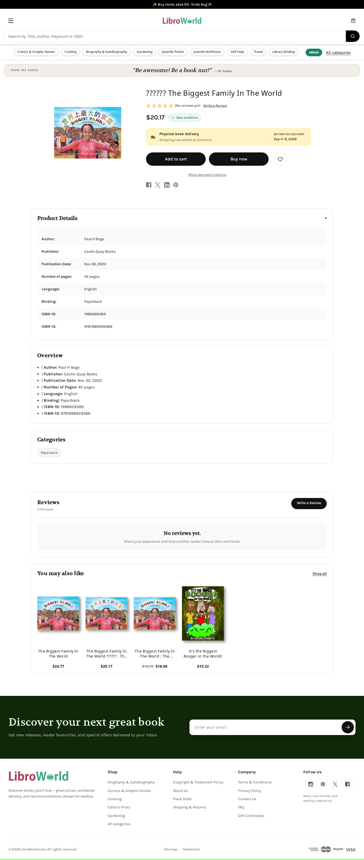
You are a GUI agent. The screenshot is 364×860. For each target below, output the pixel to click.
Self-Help (237, 51)
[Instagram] (311, 784)
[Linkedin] (166, 185)
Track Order (182, 799)
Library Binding (283, 51)
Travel (258, 51)
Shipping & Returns (189, 807)
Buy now (238, 158)
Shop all (320, 573)
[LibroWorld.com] (38, 776)
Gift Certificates (251, 815)
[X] (157, 185)
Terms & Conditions (255, 782)
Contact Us (247, 799)
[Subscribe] (348, 727)
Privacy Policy (249, 790)
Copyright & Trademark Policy (198, 782)
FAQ (241, 807)
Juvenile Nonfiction (207, 51)
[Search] (353, 36)
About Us (180, 790)
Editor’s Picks (119, 807)
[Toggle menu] (10, 20)
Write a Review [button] (215, 105)
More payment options (207, 174)
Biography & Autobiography (106, 51)
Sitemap (170, 849)
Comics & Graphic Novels (36, 51)
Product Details (57, 218)
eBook (314, 52)
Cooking (70, 51)
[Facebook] (148, 185)
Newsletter (191, 849)
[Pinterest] (176, 185)
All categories (338, 52)
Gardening (144, 51)
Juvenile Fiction (173, 51)
